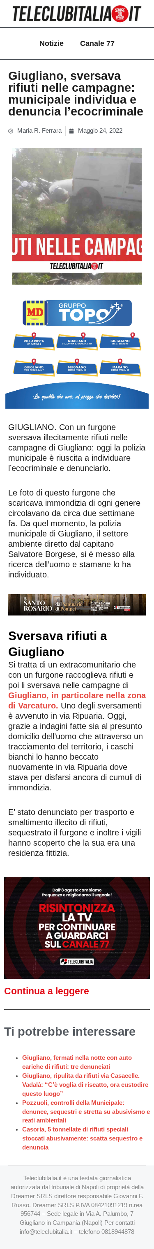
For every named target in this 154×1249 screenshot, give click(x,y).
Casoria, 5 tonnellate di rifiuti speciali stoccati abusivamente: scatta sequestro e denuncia (82, 1138)
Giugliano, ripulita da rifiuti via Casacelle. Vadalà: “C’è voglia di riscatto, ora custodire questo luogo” (85, 1085)
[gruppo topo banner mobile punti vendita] (77, 351)
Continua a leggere (46, 991)
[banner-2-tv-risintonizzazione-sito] (77, 927)
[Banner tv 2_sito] (77, 604)
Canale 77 (97, 43)
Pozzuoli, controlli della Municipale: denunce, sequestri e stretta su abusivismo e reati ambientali (86, 1112)
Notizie (51, 43)
